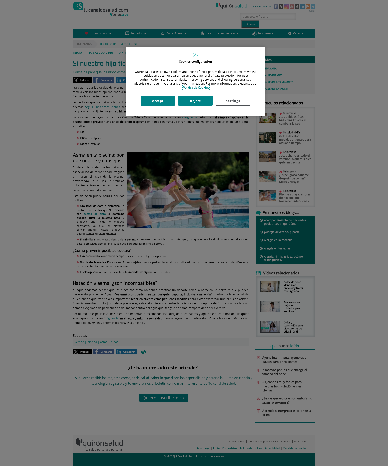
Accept (158, 100)
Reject (195, 100)
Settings (233, 100)
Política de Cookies (196, 87)
